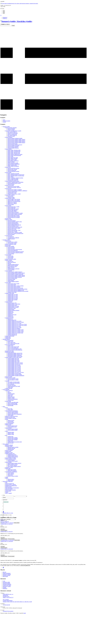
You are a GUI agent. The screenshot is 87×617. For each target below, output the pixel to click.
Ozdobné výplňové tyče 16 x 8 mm (14, 326)
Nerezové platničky (8, 137)
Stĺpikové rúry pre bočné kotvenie (14, 201)
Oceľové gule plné (11, 248)
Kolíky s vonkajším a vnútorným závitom (15, 177)
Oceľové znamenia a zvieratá (10, 458)
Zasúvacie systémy (8, 219)
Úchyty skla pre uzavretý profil (13, 343)
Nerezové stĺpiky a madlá (10, 198)
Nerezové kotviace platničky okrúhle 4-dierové (16, 142)
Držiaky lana (10, 395)
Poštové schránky (8, 462)
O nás (4, 581)
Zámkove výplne (11, 434)
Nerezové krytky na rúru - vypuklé (14, 193)
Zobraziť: (2, 520)
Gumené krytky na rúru (12, 192)
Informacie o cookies (7, 586)
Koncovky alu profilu (12, 385)
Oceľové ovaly (10, 255)
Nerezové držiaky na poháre (10, 457)
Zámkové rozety (8, 424)
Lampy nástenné (11, 472)
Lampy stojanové (11, 473)
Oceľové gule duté (11, 247)
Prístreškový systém (9, 452)
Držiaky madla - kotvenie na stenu (14, 150)
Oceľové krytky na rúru (12, 243)
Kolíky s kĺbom (10, 176)
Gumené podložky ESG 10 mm (13, 360)
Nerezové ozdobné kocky (12, 191)
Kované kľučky (10, 421)
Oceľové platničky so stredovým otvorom (15, 274)
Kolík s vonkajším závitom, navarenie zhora (16, 175)
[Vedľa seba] (0, 518)
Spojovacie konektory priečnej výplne (15, 221)
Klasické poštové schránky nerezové (14, 463)
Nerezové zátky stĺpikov (12, 210)
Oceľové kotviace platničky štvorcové (15, 277)
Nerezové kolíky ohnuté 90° (13, 179)
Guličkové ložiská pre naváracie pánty (15, 441)
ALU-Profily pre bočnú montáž (13, 381)
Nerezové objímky (11, 197)
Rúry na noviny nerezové (12, 465)
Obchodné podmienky (7, 584)
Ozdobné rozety (11, 316)
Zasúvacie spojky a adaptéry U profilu (15, 232)
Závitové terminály (11, 393)
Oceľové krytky (8, 240)
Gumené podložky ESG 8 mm (13, 359)
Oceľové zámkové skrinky (13, 430)
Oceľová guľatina (11, 269)
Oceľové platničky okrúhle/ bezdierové (15, 271)
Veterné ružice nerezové (12, 470)
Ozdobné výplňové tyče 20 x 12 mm (14, 327)
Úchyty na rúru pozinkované (13, 347)
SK (3, 10)
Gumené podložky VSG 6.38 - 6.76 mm (15, 362)
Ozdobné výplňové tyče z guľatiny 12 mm (15, 329)
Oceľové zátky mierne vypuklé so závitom (15, 285)
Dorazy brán (10, 408)
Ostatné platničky (11, 280)
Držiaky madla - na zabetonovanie (14, 151)
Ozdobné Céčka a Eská (9, 293)
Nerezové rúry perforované (13, 132)
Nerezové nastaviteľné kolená (13, 223)
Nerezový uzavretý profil (12, 134)
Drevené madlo (10, 405)
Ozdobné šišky (8, 337)
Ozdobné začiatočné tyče (12, 334)
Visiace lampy (10, 474)
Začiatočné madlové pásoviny (13, 264)
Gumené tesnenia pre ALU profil (14, 386)
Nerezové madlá (11, 204)
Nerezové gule (8, 167)
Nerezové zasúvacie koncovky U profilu (15, 213)
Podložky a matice (11, 398)
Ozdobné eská (10, 300)
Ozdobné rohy (10, 315)
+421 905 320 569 (6, 604)
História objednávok (6, 573)
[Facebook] (3, 567)
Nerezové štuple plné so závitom (14, 216)
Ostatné (6, 477)
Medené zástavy (11, 480)
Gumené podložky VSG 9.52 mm (14, 364)
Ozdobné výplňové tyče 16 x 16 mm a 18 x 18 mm (17, 325)
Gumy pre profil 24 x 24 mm (13, 378)
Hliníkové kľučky (11, 420)
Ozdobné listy (10, 313)
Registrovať (5, 17)
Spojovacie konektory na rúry (13, 225)
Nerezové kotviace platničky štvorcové (15, 144)
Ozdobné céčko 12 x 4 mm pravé (6, 541)
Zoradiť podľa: (3, 519)
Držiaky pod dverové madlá (13, 162)
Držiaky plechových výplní (13, 157)
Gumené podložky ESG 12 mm (13, 361)
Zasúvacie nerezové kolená (13, 222)
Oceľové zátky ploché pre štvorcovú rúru (15, 287)
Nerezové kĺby (10, 196)
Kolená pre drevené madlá (12, 404)
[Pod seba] (2, 518)
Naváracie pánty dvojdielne (13, 438)
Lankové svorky (11, 400)
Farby (6, 482)
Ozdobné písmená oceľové (13, 455)
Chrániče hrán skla (8, 388)
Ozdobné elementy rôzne (12, 305)
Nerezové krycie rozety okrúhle (13, 186)
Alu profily (7, 380)
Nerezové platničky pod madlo (13, 145)
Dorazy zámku (10, 409)
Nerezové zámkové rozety (12, 425)
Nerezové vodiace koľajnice (13, 411)
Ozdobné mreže (8, 451)
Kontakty (4, 587)
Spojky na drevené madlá (12, 403)
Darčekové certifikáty (7, 574)
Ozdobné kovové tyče (9, 317)
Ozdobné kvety (10, 311)
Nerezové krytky (8, 188)
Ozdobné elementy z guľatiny (13, 307)
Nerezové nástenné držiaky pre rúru (14, 224)
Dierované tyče (10, 261)
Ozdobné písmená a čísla (9, 453)
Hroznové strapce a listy (12, 302)
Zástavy (6, 478)
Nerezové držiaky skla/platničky (14, 163)
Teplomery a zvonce (9, 467)
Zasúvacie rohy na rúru (12, 229)
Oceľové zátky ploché (12, 284)
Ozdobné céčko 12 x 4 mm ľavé (6, 523)
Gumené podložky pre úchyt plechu (14, 373)
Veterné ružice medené (12, 469)
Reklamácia (5, 588)
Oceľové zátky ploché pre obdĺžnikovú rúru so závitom (18, 291)
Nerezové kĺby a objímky (10, 194)
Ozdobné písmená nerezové (13, 456)
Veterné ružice (8, 468)
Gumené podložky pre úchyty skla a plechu (13, 357)
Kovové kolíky (8, 245)
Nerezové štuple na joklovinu (13, 212)
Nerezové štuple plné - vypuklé (13, 206)
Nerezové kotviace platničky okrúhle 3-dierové (16, 141)
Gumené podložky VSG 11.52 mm (14, 367)
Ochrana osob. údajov (7, 585)
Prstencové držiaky (11, 161)
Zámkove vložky (11, 433)
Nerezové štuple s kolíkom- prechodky (15, 214)
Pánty (6, 435)
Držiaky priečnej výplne (12, 159)
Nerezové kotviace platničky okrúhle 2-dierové (16, 140)
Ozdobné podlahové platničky (13, 281)
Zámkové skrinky (8, 427)
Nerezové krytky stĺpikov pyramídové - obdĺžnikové (17, 190)
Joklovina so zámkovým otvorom (11, 416)
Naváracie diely (8, 218)
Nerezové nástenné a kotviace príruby (12, 181)
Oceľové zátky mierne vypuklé (13, 283)
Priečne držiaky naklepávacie (13, 160)
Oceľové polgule (11, 253)
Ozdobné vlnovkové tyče (12, 333)
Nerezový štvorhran (11, 128)
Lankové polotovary (9, 390)
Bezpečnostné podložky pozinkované (15, 355)
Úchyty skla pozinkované (10, 344)
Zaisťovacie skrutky (9, 488)
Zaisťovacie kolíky (8, 376)
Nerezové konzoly (11, 184)
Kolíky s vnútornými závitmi (13, 178)
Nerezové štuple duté (11, 207)
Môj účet (4, 572)
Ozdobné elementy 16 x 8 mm (13, 306)
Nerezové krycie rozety (9, 185)
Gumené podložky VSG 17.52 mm (14, 371)
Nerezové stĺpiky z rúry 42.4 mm (14, 199)
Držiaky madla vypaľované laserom (14, 155)
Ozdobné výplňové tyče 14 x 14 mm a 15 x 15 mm (17, 324)
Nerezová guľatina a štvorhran (11, 127)
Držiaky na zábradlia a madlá (10, 244)
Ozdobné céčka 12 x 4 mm (13, 294)
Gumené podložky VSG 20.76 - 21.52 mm (16, 372)
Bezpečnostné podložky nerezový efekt (15, 356)
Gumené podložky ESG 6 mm (13, 358)
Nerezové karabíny (11, 396)
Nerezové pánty (10, 442)
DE (3, 13)
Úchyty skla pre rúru (11, 342)
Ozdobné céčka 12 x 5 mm (13, 295)
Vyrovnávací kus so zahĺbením (13, 237)
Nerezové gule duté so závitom (13, 171)
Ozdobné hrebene (11, 309)
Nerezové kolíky (8, 172)
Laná (8, 391)
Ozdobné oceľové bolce (9, 336)
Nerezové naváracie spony (12, 143)
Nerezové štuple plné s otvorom (13, 215)
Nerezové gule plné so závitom (13, 168)
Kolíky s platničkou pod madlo (13, 173)
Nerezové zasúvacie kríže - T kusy (14, 230)
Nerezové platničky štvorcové (13, 147)
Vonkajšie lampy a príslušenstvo (11, 471)
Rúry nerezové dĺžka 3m (12, 131)
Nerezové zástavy (11, 479)
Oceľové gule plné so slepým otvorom (15, 249)
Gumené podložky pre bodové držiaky (15, 374)
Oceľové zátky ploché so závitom (14, 286)
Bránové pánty (10, 440)
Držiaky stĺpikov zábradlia (12, 158)
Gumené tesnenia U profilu (10, 377)
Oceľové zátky (8, 282)
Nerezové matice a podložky (10, 489)
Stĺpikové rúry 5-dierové (12, 202)
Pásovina (9, 263)
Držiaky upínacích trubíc (12, 165)
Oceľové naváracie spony (12, 278)
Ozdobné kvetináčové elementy (13, 310)
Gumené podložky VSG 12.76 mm (14, 368)
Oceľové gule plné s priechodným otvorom (16, 251)
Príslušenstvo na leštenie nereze (11, 485)
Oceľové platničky (8, 270)
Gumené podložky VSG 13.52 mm (14, 369)
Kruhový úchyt (10, 341)
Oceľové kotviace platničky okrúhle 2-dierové (16, 272)
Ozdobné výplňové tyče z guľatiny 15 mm (15, 331)
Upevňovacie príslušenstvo (13, 399)
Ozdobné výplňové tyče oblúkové (14, 328)
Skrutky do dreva (8, 486)
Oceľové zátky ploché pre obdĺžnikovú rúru (16, 290)
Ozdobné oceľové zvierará (13, 461)
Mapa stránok (5, 576)
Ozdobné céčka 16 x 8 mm (13, 298)
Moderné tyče (10, 318)
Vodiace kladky (10, 415)
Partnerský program (6, 575)
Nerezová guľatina (11, 129)
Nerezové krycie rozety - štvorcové (14, 187)
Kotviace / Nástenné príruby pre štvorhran (15, 182)
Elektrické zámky (11, 432)
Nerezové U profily (11, 136)
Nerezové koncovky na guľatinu (14, 217)
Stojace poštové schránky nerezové (14, 466)
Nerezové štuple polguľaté (12, 209)
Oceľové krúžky (8, 254)
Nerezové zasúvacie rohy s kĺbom (14, 228)
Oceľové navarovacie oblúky (10, 259)
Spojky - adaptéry (8, 493)
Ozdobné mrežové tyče (12, 319)
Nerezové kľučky (11, 422)
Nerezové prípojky (11, 234)
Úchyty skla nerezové (9, 340)
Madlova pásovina (11, 267)
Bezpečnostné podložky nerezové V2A (15, 354)
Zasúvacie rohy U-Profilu (12, 231)
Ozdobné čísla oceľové (12, 454)
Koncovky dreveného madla (13, 402)
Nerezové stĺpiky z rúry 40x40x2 (14, 200)
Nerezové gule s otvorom (12, 169)
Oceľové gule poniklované (13, 250)
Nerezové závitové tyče (9, 483)
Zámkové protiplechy (9, 423)
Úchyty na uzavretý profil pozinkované (15, 349)
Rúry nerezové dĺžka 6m (12, 135)
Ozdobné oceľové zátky (12, 292)
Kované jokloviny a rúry (12, 266)
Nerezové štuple (8, 205)
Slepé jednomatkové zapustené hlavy (12, 487)
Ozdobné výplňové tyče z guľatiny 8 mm (15, 332)
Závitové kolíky (8, 490)
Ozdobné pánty (10, 436)
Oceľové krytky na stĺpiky (12, 241)
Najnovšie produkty (6, 583)
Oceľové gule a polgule (9, 246)
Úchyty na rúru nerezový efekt (13, 346)
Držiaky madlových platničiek (13, 166)
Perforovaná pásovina (12, 262)
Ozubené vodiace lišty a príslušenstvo (15, 414)
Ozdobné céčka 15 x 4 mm (13, 297)
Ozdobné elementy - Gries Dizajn (14, 303)
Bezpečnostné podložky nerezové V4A (15, 353)
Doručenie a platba (6, 582)
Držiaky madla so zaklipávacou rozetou (15, 154)
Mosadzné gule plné (11, 448)
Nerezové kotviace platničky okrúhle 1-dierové (16, 139)
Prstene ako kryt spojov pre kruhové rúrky (15, 233)
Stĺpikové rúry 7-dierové (12, 203)
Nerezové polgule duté (12, 170)
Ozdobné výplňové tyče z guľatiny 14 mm (15, 330)
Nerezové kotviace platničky (13, 146)
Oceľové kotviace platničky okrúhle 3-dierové (16, 275)
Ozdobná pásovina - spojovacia (13, 268)
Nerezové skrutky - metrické (10, 484)
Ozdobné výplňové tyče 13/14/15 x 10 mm (16, 322)
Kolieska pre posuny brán (10, 417)
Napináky (9, 392)
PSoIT (24, 613)
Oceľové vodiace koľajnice (13, 412)
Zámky (6, 431)
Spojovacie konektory (12, 220)
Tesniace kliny (10, 387)
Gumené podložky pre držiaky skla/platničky (16, 375)
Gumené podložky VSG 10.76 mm (14, 365)
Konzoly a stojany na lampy (13, 476)
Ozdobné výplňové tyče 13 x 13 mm (14, 323)
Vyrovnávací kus (11, 236)
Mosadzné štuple (11, 449)
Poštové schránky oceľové (12, 464)
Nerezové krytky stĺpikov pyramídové (15, 189)
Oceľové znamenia (11, 459)
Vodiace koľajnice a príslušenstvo (11, 410)
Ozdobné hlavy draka (12, 308)
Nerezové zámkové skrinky (13, 429)
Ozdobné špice (8, 338)
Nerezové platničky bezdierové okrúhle (15, 138)
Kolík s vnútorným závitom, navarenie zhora (16, 174)
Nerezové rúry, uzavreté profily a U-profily (13, 130)
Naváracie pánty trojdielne (12, 439)
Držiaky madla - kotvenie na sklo (14, 153)
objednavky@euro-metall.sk (8, 611)
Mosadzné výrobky (8, 446)
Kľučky (6, 419)
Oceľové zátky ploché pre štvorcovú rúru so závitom (17, 289)
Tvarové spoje (10, 394)
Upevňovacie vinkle (11, 279)
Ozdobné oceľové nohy (12, 314)
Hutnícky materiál (8, 260)
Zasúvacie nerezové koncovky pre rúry (15, 227)
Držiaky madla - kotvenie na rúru (14, 152)
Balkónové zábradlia (9, 445)
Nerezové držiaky (8, 149)
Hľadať (13, 25)
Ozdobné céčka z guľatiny (12, 299)
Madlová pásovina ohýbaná (13, 265)
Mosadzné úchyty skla (9, 350)
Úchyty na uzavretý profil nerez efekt (14, 348)
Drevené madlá (8, 401)
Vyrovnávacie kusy (8, 235)
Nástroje (6, 492)
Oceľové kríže (10, 258)
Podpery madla (10, 156)
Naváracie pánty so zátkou (12, 437)
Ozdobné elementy (8, 301)
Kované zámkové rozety (12, 426)
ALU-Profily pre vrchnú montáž (14, 383)
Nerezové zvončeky (9, 450)
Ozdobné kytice (10, 312)
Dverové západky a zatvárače (10, 418)
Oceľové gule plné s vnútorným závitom (15, 252)
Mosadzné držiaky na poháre (13, 447)
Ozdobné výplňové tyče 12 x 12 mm (14, 321)
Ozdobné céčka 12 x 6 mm (13, 296)
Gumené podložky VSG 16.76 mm (14, 370)
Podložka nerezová (11, 238)
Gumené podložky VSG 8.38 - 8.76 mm (15, 363)
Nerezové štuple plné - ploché (13, 208)
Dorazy (6, 407)
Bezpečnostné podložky (9, 352)
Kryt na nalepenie (11, 384)
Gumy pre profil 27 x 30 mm (13, 379)
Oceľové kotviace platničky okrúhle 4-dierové (16, 276)
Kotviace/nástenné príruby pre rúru (14, 183)
